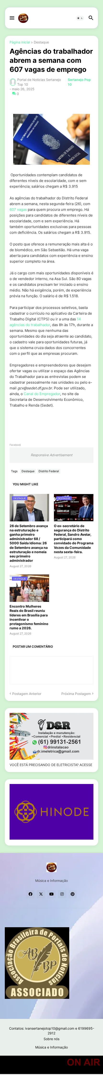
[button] (11, 18)
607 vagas (18, 209)
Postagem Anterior (26, 694)
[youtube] (51, 894)
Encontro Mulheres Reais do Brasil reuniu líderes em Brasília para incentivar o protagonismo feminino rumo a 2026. (29, 617)
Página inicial (20, 42)
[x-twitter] (41, 894)
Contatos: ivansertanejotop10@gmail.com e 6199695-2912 (51, 1030)
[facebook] (30, 894)
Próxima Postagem (76, 694)
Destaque (41, 42)
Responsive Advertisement (51, 455)
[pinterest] (73, 894)
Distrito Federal (49, 471)
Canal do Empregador (42, 394)
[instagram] (62, 894)
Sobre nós (51, 1039)
